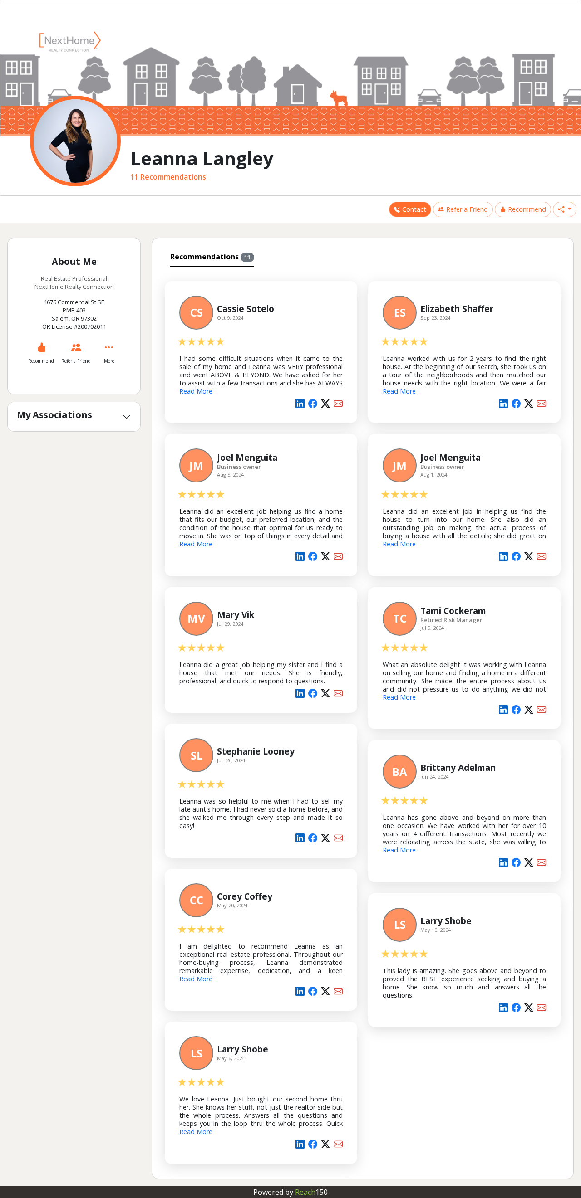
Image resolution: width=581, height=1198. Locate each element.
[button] (564, 209)
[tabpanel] (362, 720)
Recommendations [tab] (210, 257)
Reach (311, 1192)
